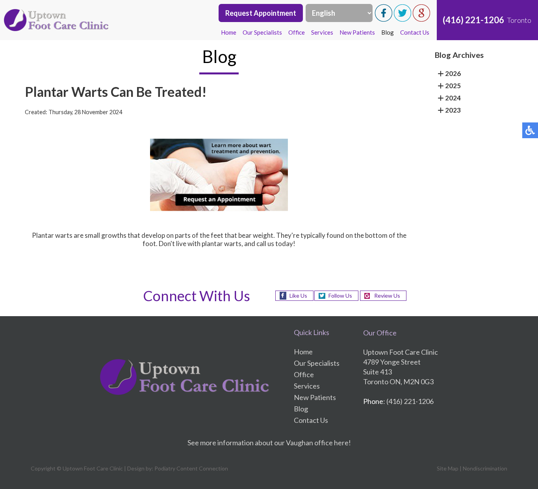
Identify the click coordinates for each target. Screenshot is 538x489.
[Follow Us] (402, 19)
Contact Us (414, 32)
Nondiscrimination (485, 468)
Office (296, 32)
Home (228, 32)
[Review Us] (421, 19)
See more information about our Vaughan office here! (269, 442)
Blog (387, 32)
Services (322, 32)
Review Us (387, 295)
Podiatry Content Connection (191, 468)
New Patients (357, 32)
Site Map (447, 468)
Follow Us (340, 295)
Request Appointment (260, 13)
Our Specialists (262, 32)
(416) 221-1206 (473, 20)
